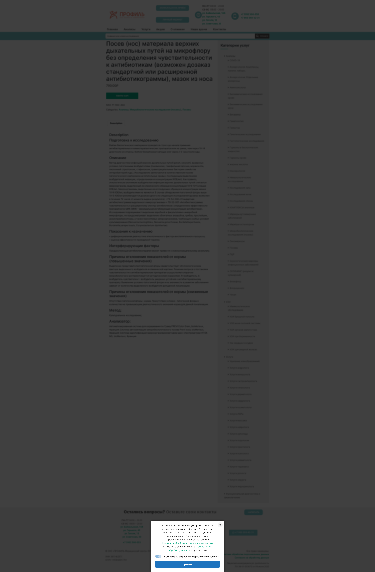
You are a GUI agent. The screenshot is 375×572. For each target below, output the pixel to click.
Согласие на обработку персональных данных (191, 556)
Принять (187, 564)
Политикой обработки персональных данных (187, 543)
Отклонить (220, 524)
